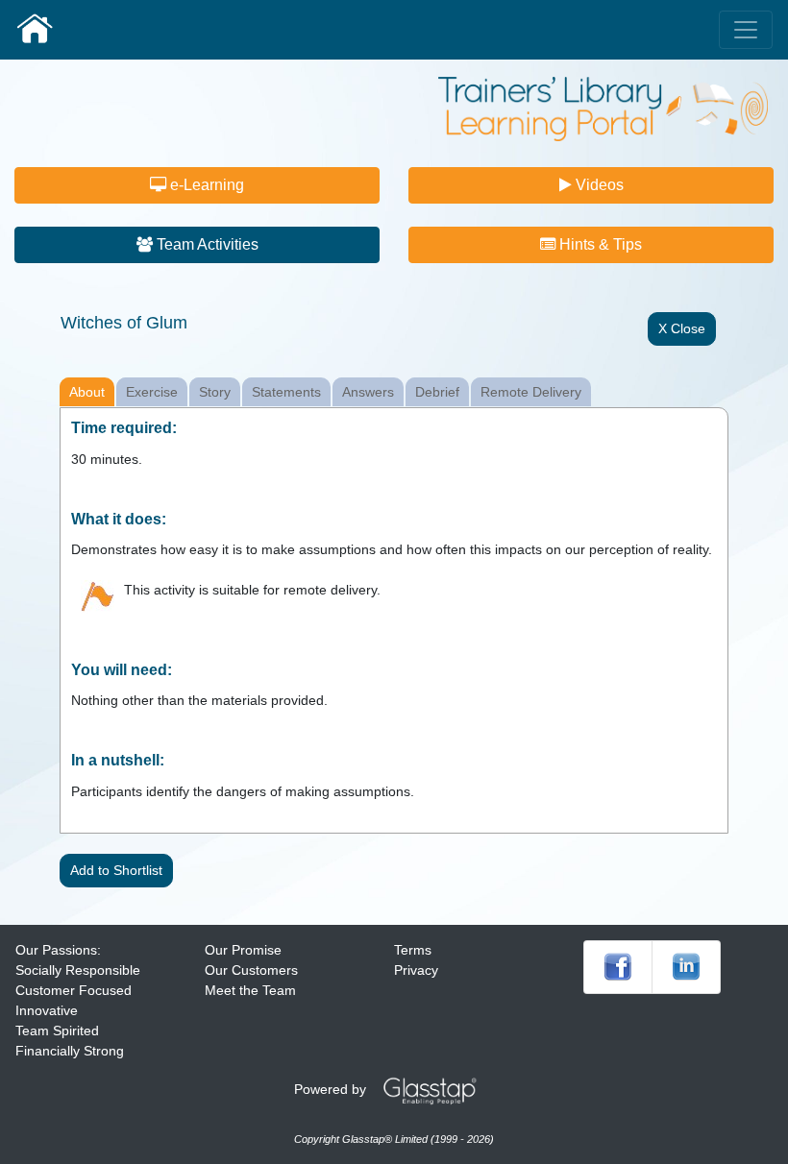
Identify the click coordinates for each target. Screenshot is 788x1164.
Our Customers (251, 970)
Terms (412, 950)
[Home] (603, 107)
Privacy (416, 970)
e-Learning (205, 185)
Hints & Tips (598, 244)
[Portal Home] (34, 30)
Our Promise (243, 950)
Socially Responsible (77, 970)
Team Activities (206, 244)
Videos (598, 185)
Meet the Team (250, 990)
